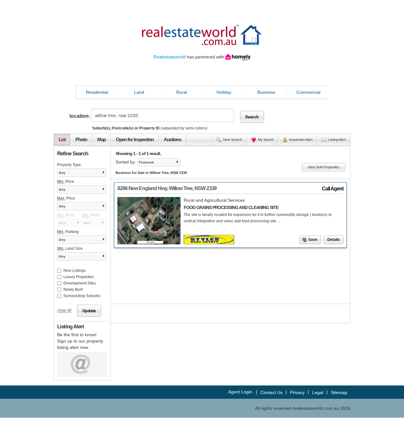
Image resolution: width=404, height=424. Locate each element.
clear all (64, 310)
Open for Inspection (135, 139)
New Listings (74, 270)
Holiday (224, 92)
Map (101, 139)
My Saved (265, 139)
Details (333, 239)
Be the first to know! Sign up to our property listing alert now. (80, 341)
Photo (81, 139)
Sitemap (339, 392)
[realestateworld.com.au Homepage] (202, 34)
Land (139, 92)
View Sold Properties (323, 167)
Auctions (172, 139)
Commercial (308, 92)
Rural (181, 92)
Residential (97, 92)
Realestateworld (169, 56)
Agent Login (240, 391)
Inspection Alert (300, 139)
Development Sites (79, 283)
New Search (232, 139)
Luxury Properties (78, 277)
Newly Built (73, 289)
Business (266, 92)
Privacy (297, 392)
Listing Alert (337, 139)
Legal (317, 392)
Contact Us (271, 392)
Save (313, 239)
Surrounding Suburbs (81, 296)
